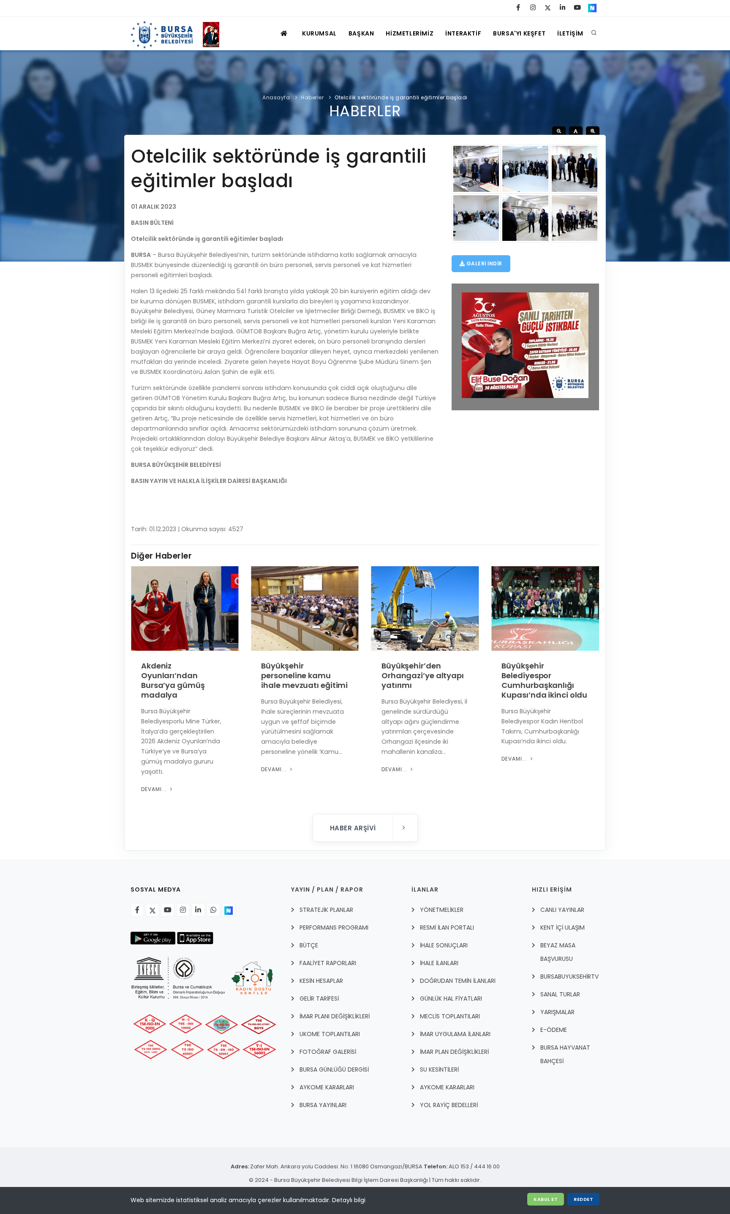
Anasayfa (276, 97)
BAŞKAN (361, 33)
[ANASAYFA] (285, 33)
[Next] (590, 688)
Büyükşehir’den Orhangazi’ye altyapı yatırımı (422, 675)
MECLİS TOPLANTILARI (450, 1016)
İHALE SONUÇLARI (444, 945)
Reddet (583, 1199)
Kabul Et (546, 1199)
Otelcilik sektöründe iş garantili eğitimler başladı (401, 97)
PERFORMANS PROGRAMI (334, 927)
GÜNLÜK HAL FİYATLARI (451, 998)
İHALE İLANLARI (439, 963)
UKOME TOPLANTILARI (330, 1034)
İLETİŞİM (570, 33)
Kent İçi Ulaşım (562, 927)
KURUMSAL (319, 33)
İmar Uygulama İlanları (455, 1034)
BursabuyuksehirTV (569, 976)
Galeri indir (483, 263)
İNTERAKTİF (463, 33)
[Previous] (139, 688)
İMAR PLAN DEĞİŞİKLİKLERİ (454, 1052)
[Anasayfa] (179, 33)
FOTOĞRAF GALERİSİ (328, 1052)
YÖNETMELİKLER (441, 910)
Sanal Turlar (560, 994)
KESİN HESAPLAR (321, 981)
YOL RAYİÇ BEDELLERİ (449, 1105)
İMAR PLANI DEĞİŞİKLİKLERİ (335, 1016)
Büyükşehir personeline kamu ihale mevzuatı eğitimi (304, 675)
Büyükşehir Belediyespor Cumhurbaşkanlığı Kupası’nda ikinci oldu (544, 680)
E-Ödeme (553, 1030)
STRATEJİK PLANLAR (326, 910)
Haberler (312, 97)
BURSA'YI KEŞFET (519, 33)
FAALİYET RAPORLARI (328, 963)
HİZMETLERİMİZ (409, 33)
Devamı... (155, 789)
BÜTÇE (309, 945)
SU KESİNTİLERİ (439, 1069)
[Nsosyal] (228, 910)
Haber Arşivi (354, 828)
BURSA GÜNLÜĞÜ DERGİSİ (334, 1069)
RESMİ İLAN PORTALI (447, 927)
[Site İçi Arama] (593, 33)
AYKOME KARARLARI (327, 1087)
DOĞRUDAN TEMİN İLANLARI (458, 981)
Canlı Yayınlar (562, 910)
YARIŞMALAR (557, 1012)
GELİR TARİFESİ (319, 998)
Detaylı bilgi (348, 1200)
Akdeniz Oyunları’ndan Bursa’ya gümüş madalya (173, 680)
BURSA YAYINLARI (323, 1105)
